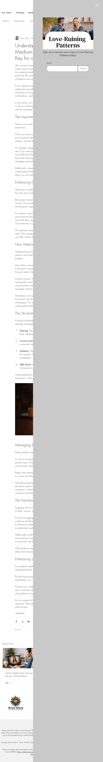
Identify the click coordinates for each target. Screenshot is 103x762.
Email (49, 63)
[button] (97, 5)
